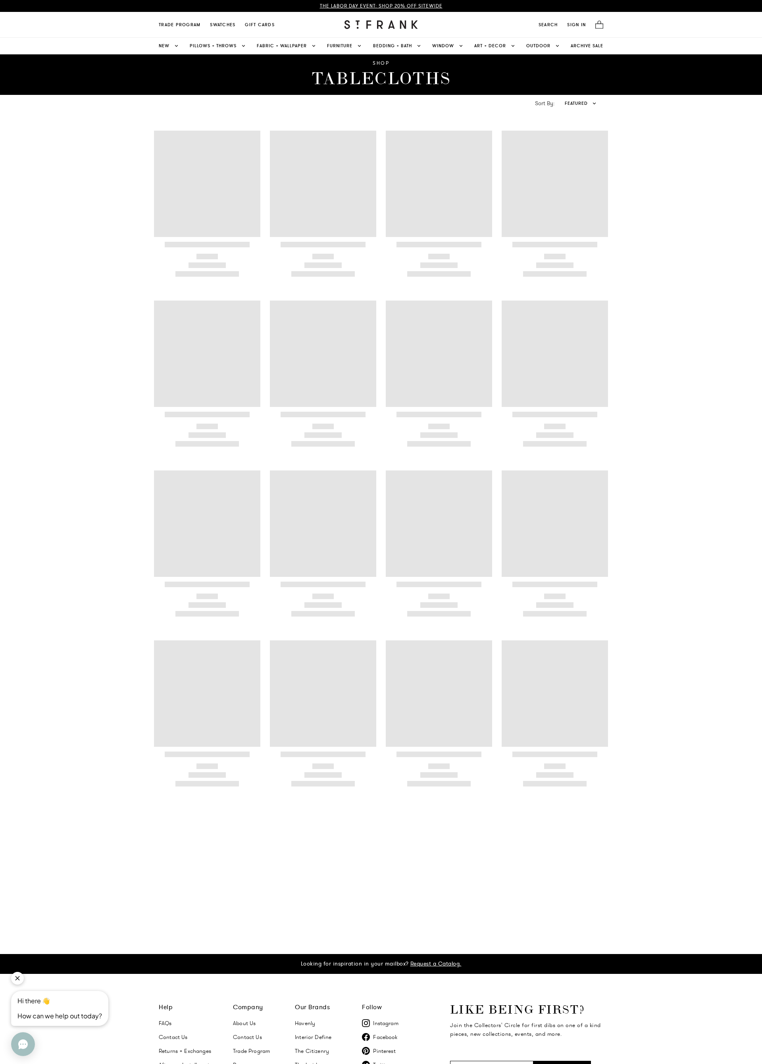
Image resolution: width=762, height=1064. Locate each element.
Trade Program (179, 24)
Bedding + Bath (392, 45)
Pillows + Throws (213, 45)
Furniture (339, 45)
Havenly (305, 1023)
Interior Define (313, 1037)
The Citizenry (312, 1050)
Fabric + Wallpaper (282, 45)
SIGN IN (576, 24)
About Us (244, 1023)
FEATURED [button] (576, 103)
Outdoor (538, 45)
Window (443, 45)
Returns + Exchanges (185, 1050)
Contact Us (173, 1037)
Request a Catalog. (436, 963)
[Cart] (597, 25)
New (164, 45)
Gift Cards (260, 24)
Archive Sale (587, 45)
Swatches (222, 24)
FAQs (165, 1023)
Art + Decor (490, 45)
